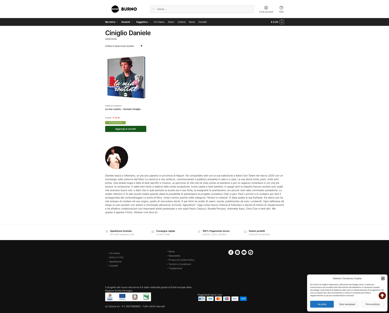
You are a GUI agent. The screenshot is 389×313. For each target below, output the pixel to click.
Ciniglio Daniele (113, 106)
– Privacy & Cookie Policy (180, 259)
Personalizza (373, 304)
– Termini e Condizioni (179, 264)
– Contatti (112, 265)
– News (171, 251)
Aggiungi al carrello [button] (125, 129)
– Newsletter (174, 255)
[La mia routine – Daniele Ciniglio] (125, 77)
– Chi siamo (113, 253)
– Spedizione (114, 261)
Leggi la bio (111, 38)
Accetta (322, 304)
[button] (382, 278)
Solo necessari (347, 304)
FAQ (281, 11)
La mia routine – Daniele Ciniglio (123, 109)
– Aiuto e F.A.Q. (115, 257)
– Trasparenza (174, 268)
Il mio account (266, 11)
